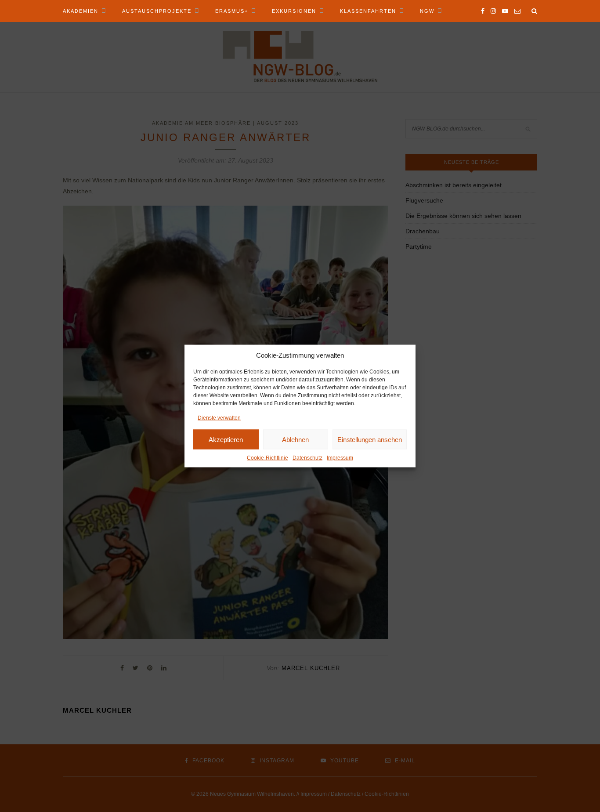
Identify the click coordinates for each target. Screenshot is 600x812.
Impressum (340, 458)
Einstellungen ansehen (369, 439)
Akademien (80, 11)
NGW (427, 11)
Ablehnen (295, 439)
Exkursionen (294, 11)
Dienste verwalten (219, 418)
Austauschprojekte (157, 11)
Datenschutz (307, 458)
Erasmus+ (231, 11)
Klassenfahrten (368, 11)
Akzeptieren (226, 439)
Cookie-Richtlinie (267, 458)
